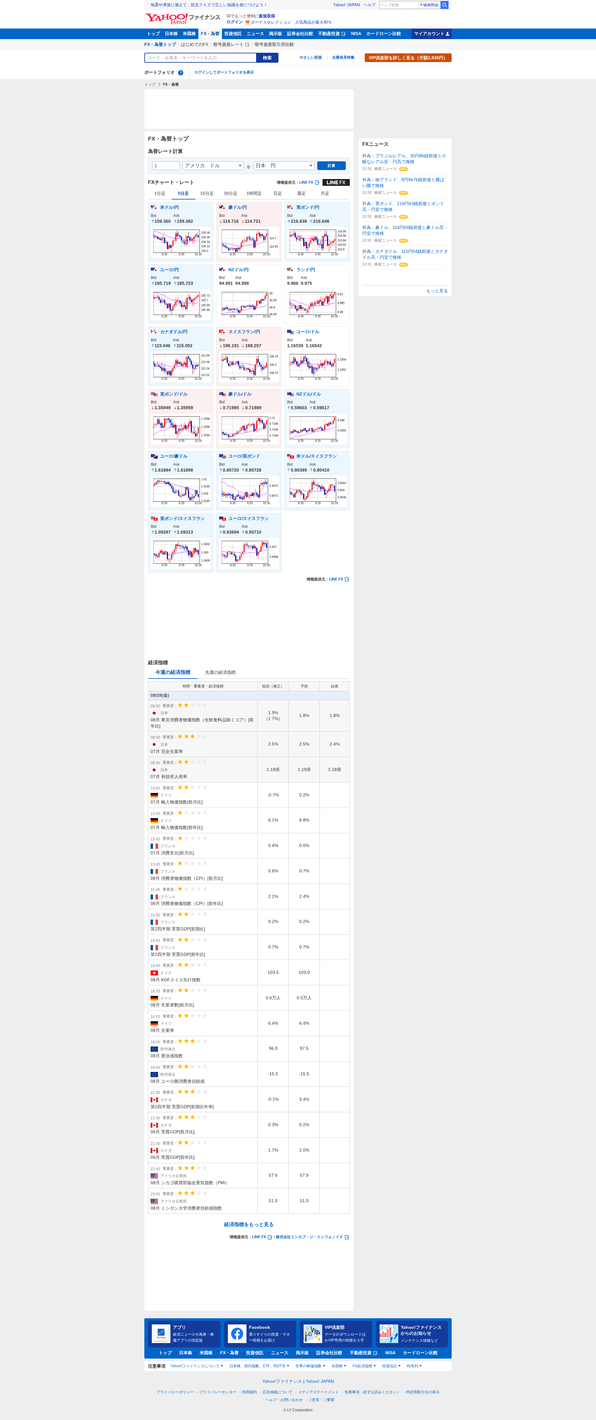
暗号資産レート (228, 44)
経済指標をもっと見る (249, 1224)
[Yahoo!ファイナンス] (184, 15)
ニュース (255, 33)
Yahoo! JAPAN (346, 4)
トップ (153, 33)
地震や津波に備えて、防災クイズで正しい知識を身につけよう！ (209, 4)
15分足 (207, 193)
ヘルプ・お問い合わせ (284, 1400)
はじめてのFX (194, 44)
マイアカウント (429, 33)
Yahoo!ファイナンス (282, 1381)
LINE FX (306, 182)
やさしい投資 (311, 57)
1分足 (159, 193)
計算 (331, 166)
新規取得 (267, 16)
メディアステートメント (318, 1392)
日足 (277, 193)
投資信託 (233, 33)
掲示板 (275, 33)
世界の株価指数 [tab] (309, 1366)
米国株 (189, 33)
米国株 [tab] (337, 1366)
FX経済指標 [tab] (362, 1366)
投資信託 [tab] (389, 1366)
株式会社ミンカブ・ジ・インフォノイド (309, 1237)
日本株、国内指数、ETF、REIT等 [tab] (257, 1366)
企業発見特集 (343, 57)
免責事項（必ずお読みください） (372, 1392)
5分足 (183, 193)
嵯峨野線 (430, 5)
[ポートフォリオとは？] (180, 72)
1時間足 (254, 193)
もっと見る (437, 290)
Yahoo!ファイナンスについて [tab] (194, 1366)
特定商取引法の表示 (423, 1392)
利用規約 (249, 1392)
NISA (356, 33)
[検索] (444, 5)
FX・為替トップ (160, 44)
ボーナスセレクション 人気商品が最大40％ (291, 22)
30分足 (230, 193)
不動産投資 (329, 33)
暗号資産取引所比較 (274, 44)
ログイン (235, 22)
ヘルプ (369, 4)
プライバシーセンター (218, 1392)
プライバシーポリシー (175, 1392)
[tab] (220, 672)
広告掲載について (277, 1392)
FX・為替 (210, 33)
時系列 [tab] (412, 1366)
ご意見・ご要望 (321, 1400)
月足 (325, 193)
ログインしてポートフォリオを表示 (224, 72)
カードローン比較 (383, 33)
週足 (301, 193)
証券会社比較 (300, 33)
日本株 (171, 33)
